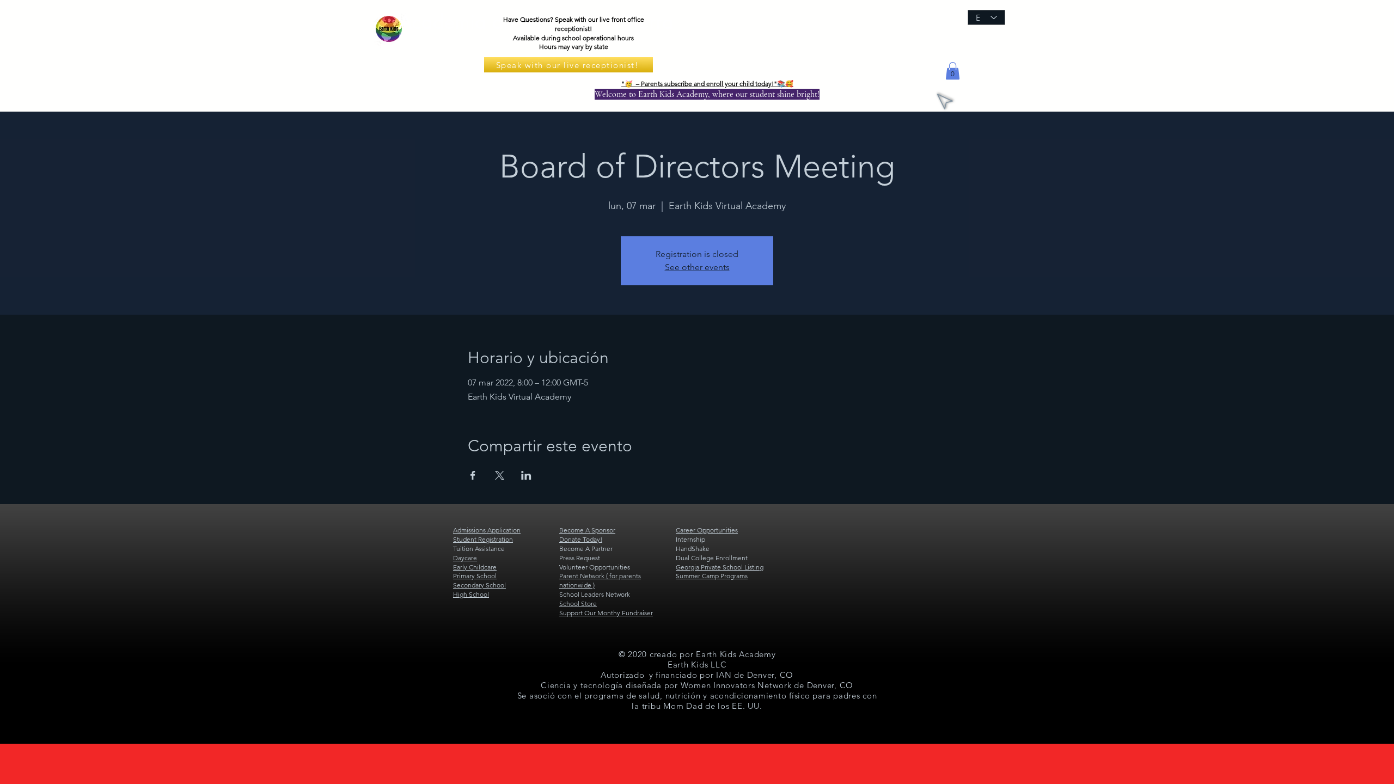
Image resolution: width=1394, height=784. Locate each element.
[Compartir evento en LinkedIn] (526, 475)
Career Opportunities (707, 530)
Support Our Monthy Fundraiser (606, 613)
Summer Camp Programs (712, 576)
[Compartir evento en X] (499, 475)
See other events (697, 267)
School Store (578, 603)
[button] (952, 70)
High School (471, 594)
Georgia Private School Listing (719, 567)
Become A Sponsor (587, 530)
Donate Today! (580, 539)
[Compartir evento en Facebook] (473, 475)
